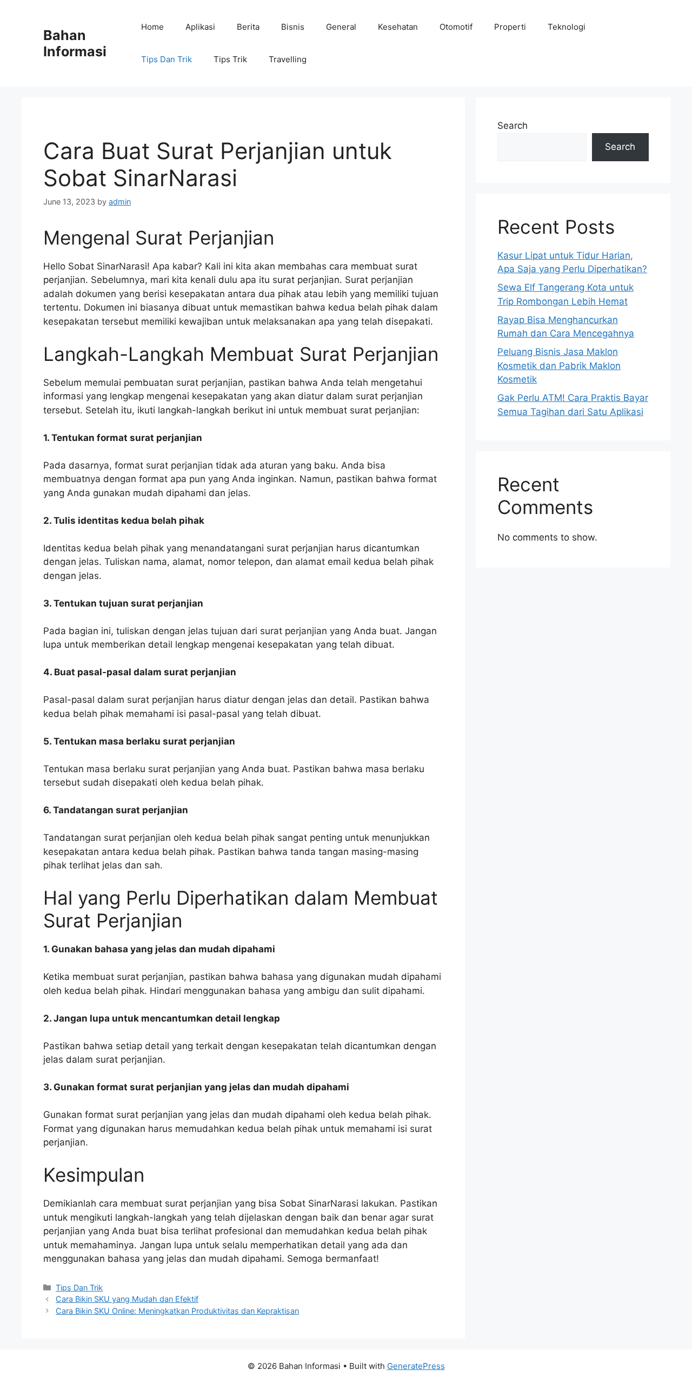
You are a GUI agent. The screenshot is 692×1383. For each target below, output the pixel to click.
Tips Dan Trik (166, 59)
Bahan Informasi (75, 43)
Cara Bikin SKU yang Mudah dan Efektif (127, 1298)
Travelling (288, 59)
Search (512, 125)
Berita (248, 27)
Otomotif (456, 27)
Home (152, 27)
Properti (510, 27)
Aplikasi (200, 27)
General (341, 27)
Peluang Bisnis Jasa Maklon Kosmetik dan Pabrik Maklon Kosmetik (559, 365)
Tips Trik (230, 59)
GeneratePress (416, 1366)
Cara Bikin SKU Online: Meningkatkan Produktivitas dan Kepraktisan (177, 1310)
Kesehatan (398, 27)
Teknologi (566, 27)
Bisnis (292, 27)
